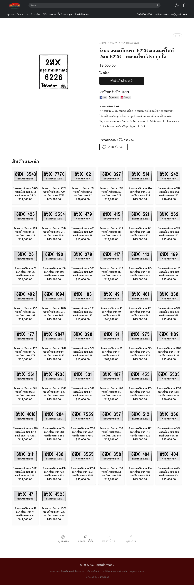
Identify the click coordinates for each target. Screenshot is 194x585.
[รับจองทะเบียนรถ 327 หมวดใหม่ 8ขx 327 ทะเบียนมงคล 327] (111, 175)
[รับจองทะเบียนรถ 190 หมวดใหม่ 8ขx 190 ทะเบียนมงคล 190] (54, 256)
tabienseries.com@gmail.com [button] (171, 14)
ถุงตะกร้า (131, 541)
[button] (14, 5)
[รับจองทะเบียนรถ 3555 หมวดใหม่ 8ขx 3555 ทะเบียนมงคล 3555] (83, 456)
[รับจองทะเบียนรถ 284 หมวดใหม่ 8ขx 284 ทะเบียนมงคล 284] (54, 415)
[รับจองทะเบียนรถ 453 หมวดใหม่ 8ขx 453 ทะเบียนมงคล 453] (140, 376)
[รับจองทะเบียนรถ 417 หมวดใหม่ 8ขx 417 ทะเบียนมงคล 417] (111, 256)
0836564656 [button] (144, 14)
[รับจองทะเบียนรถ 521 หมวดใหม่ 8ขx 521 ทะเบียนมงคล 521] (140, 216)
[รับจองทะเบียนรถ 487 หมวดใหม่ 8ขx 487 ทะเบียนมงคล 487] (111, 376)
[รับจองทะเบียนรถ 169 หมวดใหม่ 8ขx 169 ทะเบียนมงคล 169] (169, 256)
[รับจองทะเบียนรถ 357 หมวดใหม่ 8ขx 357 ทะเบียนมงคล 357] (111, 415)
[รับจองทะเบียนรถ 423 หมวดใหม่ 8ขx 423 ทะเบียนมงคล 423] (25, 216)
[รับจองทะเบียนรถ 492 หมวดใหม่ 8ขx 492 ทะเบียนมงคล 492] (25, 295)
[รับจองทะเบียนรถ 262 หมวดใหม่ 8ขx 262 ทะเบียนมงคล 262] (169, 216)
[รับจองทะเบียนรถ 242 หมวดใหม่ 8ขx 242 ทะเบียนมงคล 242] (169, 175)
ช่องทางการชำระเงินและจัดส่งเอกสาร (67, 571)
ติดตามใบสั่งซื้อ (86, 541)
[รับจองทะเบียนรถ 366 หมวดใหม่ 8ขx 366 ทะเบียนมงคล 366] (169, 415)
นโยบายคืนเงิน (93, 571)
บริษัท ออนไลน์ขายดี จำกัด (115, 571)
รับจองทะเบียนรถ (130, 43)
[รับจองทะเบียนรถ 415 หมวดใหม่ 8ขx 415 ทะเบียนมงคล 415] (111, 216)
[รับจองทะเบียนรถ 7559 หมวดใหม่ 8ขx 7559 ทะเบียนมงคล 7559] (83, 415)
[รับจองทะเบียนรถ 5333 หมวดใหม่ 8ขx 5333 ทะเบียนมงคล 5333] (169, 376)
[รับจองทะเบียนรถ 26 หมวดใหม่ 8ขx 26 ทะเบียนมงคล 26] (25, 256)
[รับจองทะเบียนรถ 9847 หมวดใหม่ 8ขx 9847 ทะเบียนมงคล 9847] (54, 336)
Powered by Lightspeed (97, 577)
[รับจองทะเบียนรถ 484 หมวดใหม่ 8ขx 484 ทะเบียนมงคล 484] (140, 456)
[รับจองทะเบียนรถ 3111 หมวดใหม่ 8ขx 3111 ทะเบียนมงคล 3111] (25, 456)
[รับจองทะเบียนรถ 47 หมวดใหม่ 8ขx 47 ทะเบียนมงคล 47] (25, 496)
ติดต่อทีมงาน (82, 14)
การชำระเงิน (33, 14)
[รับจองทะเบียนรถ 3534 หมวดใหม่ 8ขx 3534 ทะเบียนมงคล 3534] (54, 216)
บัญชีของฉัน (63, 541)
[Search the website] (157, 5)
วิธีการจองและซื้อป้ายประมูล (57, 14)
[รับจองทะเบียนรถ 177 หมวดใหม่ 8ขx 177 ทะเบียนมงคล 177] (25, 336)
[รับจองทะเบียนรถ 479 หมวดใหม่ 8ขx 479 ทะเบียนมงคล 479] (83, 216)
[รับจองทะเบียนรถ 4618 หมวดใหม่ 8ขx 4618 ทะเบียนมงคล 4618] (25, 415)
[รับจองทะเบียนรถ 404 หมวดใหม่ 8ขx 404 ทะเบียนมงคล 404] (169, 456)
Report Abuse (137, 571)
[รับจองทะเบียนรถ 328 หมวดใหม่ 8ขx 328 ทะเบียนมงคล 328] (83, 336)
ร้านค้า (114, 43)
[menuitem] (175, 36)
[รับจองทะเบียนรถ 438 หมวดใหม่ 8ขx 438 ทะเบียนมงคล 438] (54, 456)
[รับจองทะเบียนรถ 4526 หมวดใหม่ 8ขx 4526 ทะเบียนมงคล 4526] (54, 496)
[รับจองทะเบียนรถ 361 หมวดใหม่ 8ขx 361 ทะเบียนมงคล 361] (25, 376)
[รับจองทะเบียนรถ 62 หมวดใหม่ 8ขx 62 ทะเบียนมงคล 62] (83, 175)
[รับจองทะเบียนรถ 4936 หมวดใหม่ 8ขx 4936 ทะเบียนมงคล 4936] (54, 376)
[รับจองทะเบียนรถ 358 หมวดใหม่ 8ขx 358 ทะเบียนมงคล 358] (111, 456)
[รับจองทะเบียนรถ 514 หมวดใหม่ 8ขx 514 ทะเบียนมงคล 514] (140, 175)
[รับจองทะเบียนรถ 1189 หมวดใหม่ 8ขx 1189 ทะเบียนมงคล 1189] (169, 336)
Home (102, 43)
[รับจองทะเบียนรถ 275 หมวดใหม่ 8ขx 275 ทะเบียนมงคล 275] (140, 336)
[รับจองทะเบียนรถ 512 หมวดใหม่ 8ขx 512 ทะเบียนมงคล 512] (140, 415)
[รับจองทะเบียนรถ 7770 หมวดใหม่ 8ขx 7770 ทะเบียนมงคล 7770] (54, 175)
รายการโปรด (108, 541)
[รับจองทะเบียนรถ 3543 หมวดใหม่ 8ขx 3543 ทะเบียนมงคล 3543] (25, 175)
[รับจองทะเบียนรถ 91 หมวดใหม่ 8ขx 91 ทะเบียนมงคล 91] (111, 336)
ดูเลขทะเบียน (14, 14)
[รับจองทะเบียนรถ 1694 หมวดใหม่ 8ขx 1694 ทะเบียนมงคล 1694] (54, 295)
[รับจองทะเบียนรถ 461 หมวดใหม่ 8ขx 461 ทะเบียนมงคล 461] (140, 295)
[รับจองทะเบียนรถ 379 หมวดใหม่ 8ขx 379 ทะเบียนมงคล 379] (83, 256)
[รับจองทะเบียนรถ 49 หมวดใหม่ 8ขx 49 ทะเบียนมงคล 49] (111, 295)
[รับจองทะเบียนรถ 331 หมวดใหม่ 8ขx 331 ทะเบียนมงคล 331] (83, 376)
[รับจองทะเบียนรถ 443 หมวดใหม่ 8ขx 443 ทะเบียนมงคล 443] (140, 256)
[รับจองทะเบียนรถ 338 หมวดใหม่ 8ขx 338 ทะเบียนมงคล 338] (169, 295)
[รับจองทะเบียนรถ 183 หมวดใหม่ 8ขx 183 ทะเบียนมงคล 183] (83, 295)
